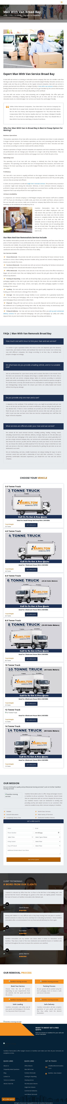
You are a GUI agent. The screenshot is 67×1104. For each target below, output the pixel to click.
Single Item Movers (30, 1087)
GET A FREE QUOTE (31, 525)
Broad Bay (18, 15)
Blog (5, 1073)
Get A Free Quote (33, 859)
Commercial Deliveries (31, 1091)
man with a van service (45, 86)
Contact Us (7, 1076)
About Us (6, 1066)
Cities (11, 15)
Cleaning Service (29, 1080)
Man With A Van (29, 1069)
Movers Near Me (8, 1083)
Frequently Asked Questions (11, 1069)
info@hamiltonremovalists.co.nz (56, 1067)
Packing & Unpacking (30, 1076)
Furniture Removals (30, 1073)
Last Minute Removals (31, 1094)
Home (5, 15)
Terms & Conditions (9, 1080)
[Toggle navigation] (62, 2)
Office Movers (29, 1066)
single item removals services (36, 183)
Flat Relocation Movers (31, 1083)
